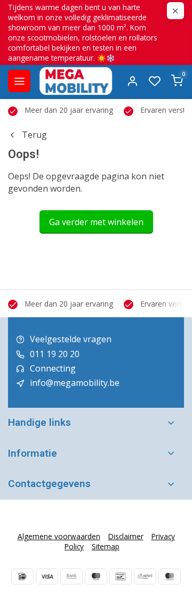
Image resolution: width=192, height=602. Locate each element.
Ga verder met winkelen (96, 222)
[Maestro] (96, 576)
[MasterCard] (169, 576)
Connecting (53, 368)
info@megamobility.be (74, 383)
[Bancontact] (120, 576)
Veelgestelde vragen (70, 339)
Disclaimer (125, 536)
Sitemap (105, 546)
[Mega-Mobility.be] (75, 81)
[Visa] (47, 576)
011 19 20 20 (54, 354)
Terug (34, 135)
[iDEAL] (22, 576)
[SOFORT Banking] (145, 576)
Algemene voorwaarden (59, 536)
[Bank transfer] (71, 576)
